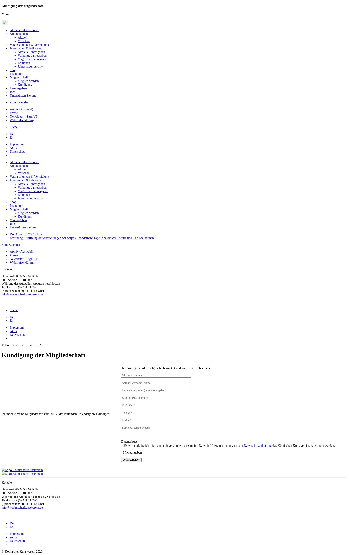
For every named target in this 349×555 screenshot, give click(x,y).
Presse (14, 113)
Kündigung (25, 84)
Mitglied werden (28, 81)
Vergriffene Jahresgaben (33, 59)
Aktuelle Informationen (24, 30)
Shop (13, 70)
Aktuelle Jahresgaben (31, 52)
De (12, 134)
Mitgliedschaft (19, 77)
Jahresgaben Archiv (30, 66)
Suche (14, 127)
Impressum (17, 144)
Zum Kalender (19, 102)
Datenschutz (17, 151)
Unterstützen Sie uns (23, 95)
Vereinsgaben (18, 88)
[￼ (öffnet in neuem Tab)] (3, 303)
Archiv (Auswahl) (21, 109)
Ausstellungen (19, 33)
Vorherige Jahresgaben (32, 55)
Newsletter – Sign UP (24, 116)
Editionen (24, 63)
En (11, 137)
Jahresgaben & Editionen (26, 48)
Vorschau (24, 41)
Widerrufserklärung (22, 120)
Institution (16, 73)
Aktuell (22, 37)
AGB (13, 148)
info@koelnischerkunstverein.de (22, 294)
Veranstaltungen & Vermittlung (29, 44)
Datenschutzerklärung (258, 445)
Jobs (12, 92)
